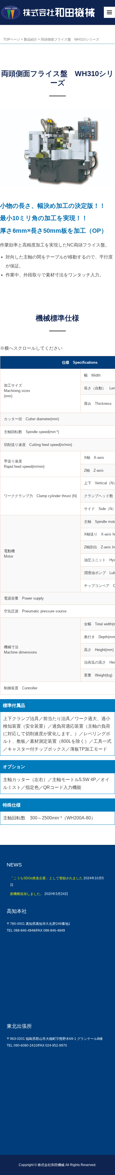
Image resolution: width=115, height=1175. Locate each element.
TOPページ (11, 39)
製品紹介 (30, 39)
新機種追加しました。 (27, 894)
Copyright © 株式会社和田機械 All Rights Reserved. (57, 1165)
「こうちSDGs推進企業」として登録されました (46, 878)
